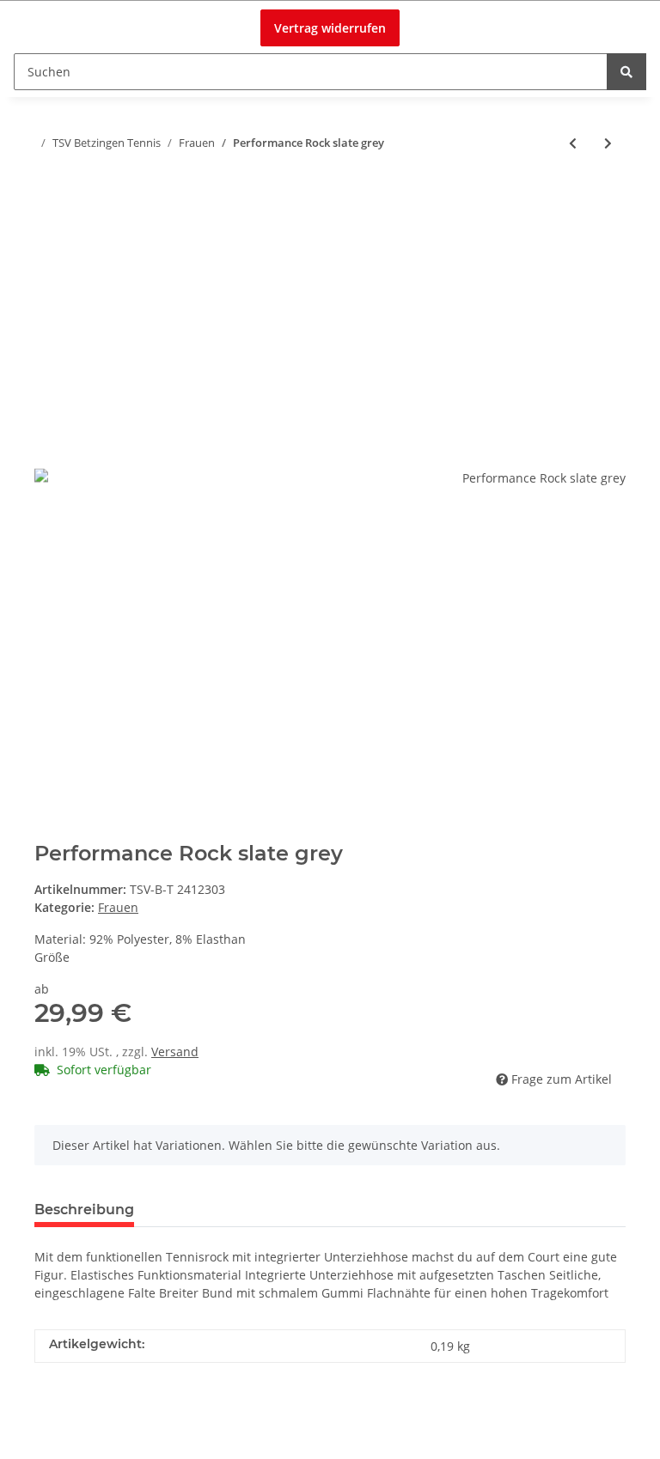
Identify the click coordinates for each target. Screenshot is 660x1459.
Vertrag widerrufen (330, 28)
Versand (175, 1051)
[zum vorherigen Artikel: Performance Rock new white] (572, 143)
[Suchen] (626, 71)
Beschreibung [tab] (84, 1209)
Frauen (118, 907)
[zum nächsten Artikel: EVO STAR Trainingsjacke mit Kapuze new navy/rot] (608, 143)
